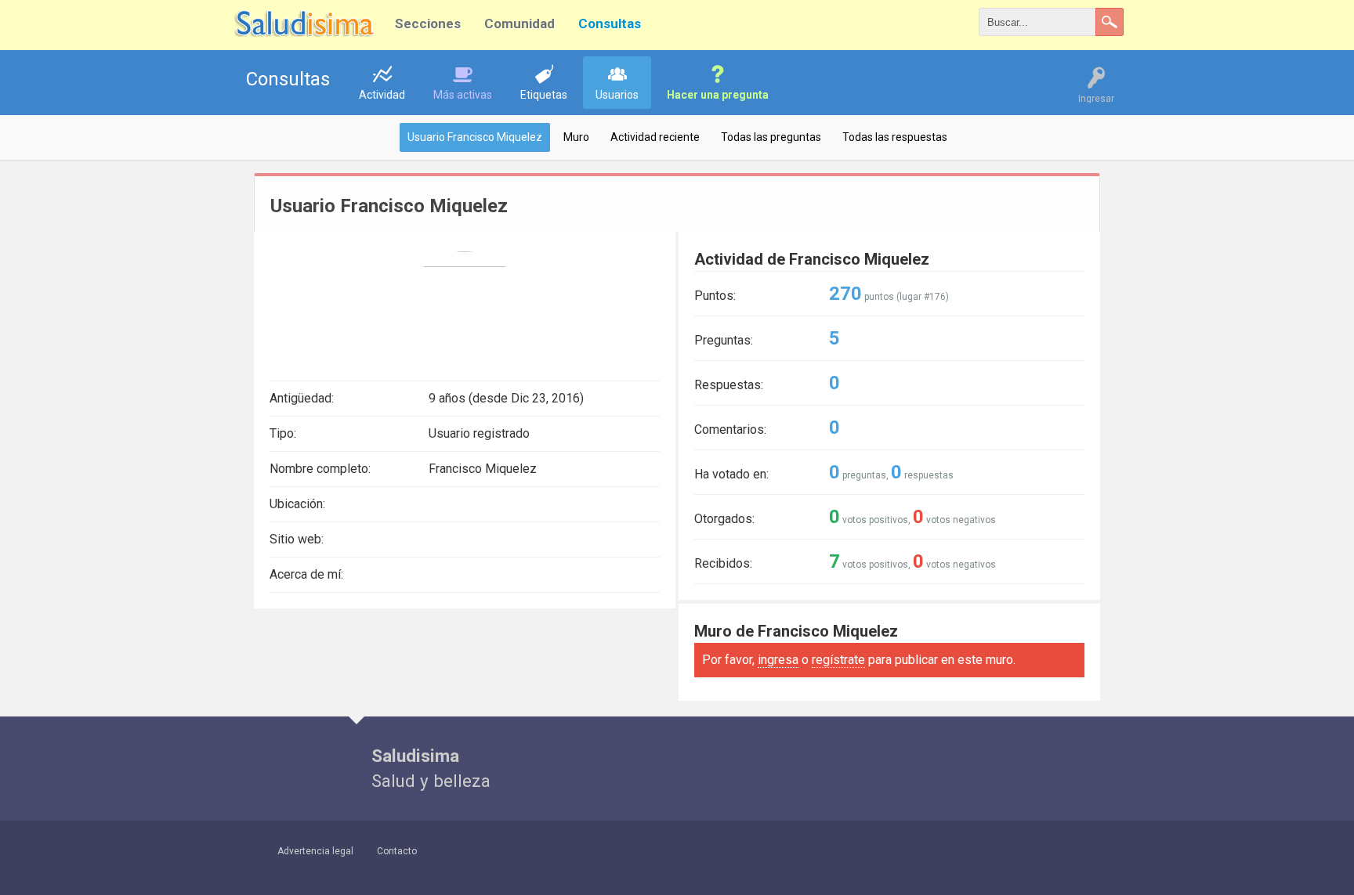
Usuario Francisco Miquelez (474, 137)
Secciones (428, 23)
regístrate (838, 659)
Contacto (397, 851)
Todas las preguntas (771, 137)
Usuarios (617, 94)
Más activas (462, 94)
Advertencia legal (315, 851)
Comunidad (519, 23)
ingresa (778, 659)
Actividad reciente (655, 137)
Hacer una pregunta (718, 94)
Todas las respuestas (894, 137)
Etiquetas (543, 94)
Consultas (609, 23)
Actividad (382, 94)
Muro (576, 137)
